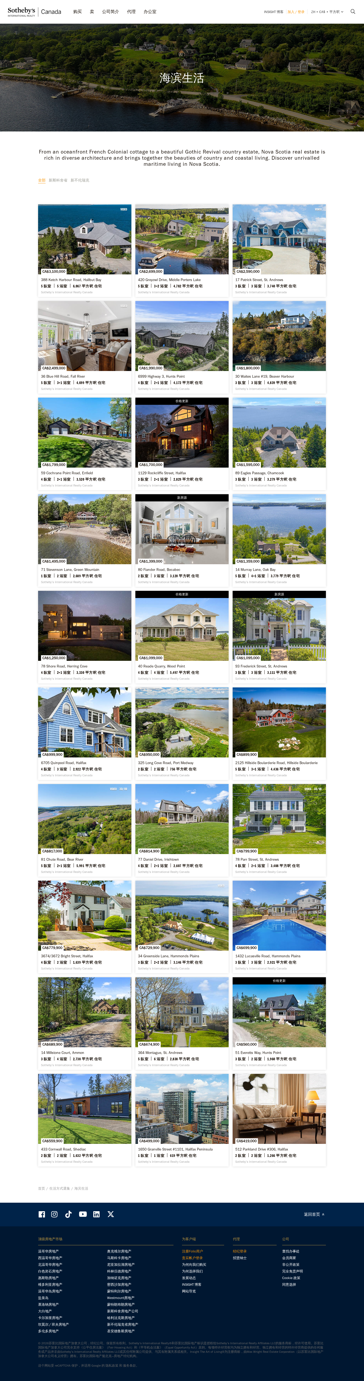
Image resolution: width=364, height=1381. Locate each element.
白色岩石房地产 (50, 1271)
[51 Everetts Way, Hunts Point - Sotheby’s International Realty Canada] (279, 1023)
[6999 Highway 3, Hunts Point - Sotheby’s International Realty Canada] (182, 347)
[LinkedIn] (96, 1214)
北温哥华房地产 (50, 1265)
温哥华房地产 (48, 1251)
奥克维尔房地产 (119, 1251)
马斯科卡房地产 (119, 1258)
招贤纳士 (240, 1258)
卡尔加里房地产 (50, 1318)
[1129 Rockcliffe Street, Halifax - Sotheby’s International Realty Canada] (182, 444)
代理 (131, 11)
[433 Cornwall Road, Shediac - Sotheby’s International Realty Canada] (84, 1120)
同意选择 (289, 1285)
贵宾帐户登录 (192, 1258)
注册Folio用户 (192, 1251)
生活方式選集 (59, 1188)
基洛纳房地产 (48, 1304)
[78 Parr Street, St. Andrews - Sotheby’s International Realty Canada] (279, 830)
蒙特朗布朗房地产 (121, 1304)
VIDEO (123, 209)
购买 (77, 11)
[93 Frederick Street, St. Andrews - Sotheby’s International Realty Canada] (279, 637)
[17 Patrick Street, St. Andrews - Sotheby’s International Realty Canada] (279, 250)
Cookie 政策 (291, 1278)
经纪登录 (240, 1251)
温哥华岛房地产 (50, 1291)
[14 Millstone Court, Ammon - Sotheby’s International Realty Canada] (84, 1023)
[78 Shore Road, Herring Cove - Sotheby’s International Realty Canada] (84, 637)
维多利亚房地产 (50, 1285)
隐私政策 (112, 1365)
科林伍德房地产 (119, 1271)
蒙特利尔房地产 (119, 1291)
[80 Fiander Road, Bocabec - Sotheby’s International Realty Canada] (182, 540)
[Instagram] (55, 1214)
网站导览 (189, 1291)
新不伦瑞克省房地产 (122, 1324)
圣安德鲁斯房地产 (121, 1331)
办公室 (150, 11)
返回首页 (312, 1214)
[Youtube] (83, 1214)
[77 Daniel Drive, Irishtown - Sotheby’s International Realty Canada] (182, 830)
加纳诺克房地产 (119, 1278)
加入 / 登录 (296, 12)
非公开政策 (291, 1265)
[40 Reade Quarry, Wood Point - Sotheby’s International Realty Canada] (182, 637)
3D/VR (123, 402)
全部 (42, 180)
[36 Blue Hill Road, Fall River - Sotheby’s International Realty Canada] (84, 347)
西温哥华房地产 (50, 1258)
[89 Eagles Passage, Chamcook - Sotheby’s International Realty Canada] (279, 444)
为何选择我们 (192, 1271)
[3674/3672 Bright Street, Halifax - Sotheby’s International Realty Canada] (84, 927)
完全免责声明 (292, 1271)
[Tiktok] (68, 1214)
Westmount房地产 (121, 1298)
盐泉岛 (43, 1298)
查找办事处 (291, 1251)
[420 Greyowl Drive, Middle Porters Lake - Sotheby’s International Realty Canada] (182, 250)
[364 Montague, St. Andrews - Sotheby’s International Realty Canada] (182, 1023)
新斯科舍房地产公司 (122, 1311)
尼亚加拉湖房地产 (121, 1265)
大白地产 (45, 1311)
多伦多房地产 (48, 1331)
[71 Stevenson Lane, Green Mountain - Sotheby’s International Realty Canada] (84, 540)
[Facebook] (42, 1214)
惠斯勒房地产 (48, 1278)
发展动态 (189, 1278)
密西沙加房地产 (119, 1285)
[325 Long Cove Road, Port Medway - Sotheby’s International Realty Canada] (182, 733)
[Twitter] (111, 1214)
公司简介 (110, 11)
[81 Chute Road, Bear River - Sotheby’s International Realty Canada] (84, 830)
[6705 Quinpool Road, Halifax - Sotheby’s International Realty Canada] (84, 733)
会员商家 (289, 1258)
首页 (41, 1188)
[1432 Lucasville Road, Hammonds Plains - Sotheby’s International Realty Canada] (279, 927)
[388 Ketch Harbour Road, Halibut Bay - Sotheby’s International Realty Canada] (84, 250)
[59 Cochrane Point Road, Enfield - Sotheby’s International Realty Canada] (84, 444)
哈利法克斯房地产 (121, 1318)
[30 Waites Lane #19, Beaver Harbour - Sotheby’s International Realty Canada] (279, 347)
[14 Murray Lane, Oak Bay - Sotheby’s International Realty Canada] (279, 540)
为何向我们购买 (194, 1265)
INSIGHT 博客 (274, 12)
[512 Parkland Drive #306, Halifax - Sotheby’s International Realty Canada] (279, 1120)
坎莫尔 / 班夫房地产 (53, 1324)
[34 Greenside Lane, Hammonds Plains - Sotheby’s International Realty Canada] (182, 927)
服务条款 (129, 1365)
